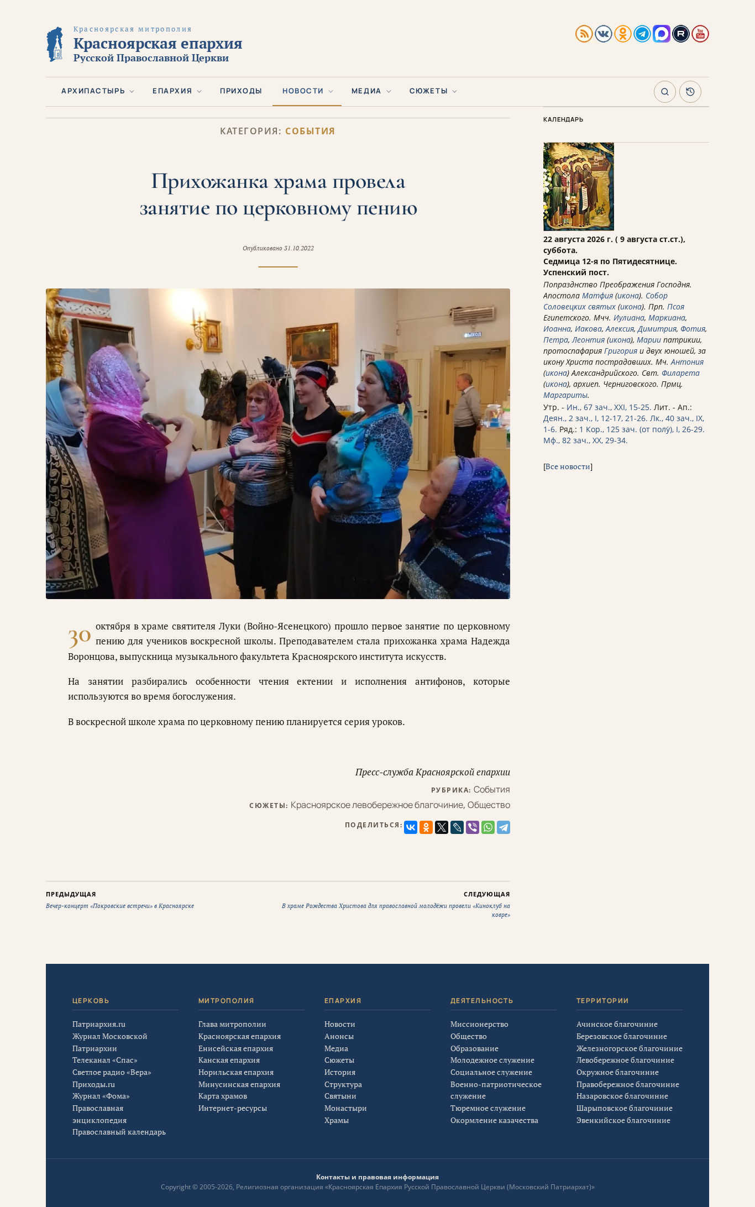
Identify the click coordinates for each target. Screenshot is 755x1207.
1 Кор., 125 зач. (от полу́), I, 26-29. (642, 429)
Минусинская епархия (239, 1084)
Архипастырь (93, 91)
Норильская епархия (236, 1072)
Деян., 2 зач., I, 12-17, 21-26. (595, 418)
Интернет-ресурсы (232, 1108)
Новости (303, 91)
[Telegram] (503, 827)
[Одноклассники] (426, 827)
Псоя (675, 306)
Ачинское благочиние (617, 1024)
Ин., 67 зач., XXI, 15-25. (609, 407)
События (310, 131)
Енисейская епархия (235, 1048)
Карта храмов (222, 1095)
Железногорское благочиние (629, 1048)
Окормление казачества (494, 1120)
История (339, 1072)
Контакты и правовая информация (377, 1177)
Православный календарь (119, 1131)
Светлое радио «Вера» (111, 1072)
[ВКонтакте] (410, 827)
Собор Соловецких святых (605, 301)
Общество (489, 805)
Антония (687, 361)
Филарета (681, 373)
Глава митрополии (232, 1024)
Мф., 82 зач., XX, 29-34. (585, 440)
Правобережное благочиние (627, 1084)
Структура (343, 1084)
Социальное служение (491, 1072)
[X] (441, 827)
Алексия (620, 328)
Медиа (367, 91)
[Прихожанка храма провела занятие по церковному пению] (278, 443)
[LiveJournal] (457, 827)
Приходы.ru (93, 1084)
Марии (649, 339)
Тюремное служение (488, 1108)
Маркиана (666, 317)
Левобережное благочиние (625, 1059)
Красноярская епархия (239, 1036)
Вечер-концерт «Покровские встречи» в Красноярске (120, 900)
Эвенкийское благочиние (623, 1120)
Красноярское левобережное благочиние (377, 805)
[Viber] (472, 827)
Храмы (336, 1120)
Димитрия (657, 328)
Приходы (241, 91)
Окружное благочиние (617, 1072)
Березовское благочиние (621, 1036)
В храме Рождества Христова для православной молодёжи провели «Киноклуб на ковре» (396, 904)
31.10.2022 (299, 248)
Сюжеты (429, 91)
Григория (620, 350)
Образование (474, 1048)
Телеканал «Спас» (105, 1059)
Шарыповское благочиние (624, 1108)
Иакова (588, 328)
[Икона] (578, 228)
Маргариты (565, 395)
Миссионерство (479, 1024)
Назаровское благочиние (622, 1095)
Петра (555, 339)
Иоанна (557, 328)
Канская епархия (229, 1059)
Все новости (568, 466)
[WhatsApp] (488, 827)
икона (628, 295)
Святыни (340, 1095)
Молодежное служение (492, 1059)
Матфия (597, 295)
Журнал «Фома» (101, 1095)
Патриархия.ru (98, 1024)
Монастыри (345, 1108)
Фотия (692, 328)
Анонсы (339, 1036)
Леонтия (588, 339)
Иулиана (629, 317)
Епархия (172, 91)
